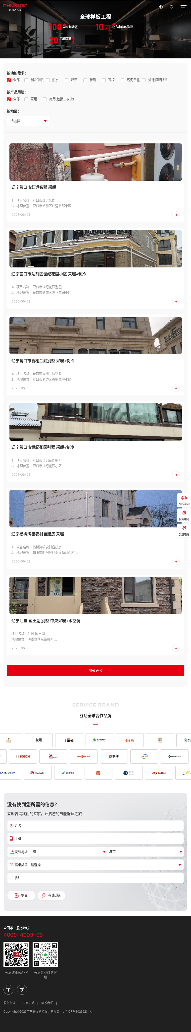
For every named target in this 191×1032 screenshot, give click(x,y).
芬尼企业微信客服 (45, 975)
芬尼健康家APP (16, 972)
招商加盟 (28, 1003)
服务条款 (9, 1003)
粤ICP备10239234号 (79, 1011)
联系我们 (47, 1003)
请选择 (15, 121)
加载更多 (95, 670)
